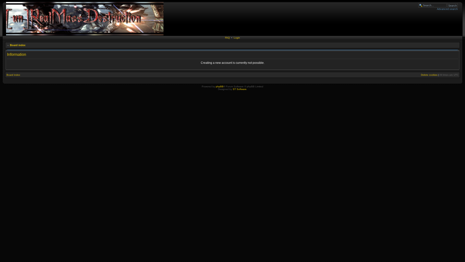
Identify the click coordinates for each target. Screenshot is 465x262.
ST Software (240, 89)
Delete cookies (429, 75)
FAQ (227, 37)
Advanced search (447, 9)
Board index (17, 45)
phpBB (220, 86)
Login (237, 37)
